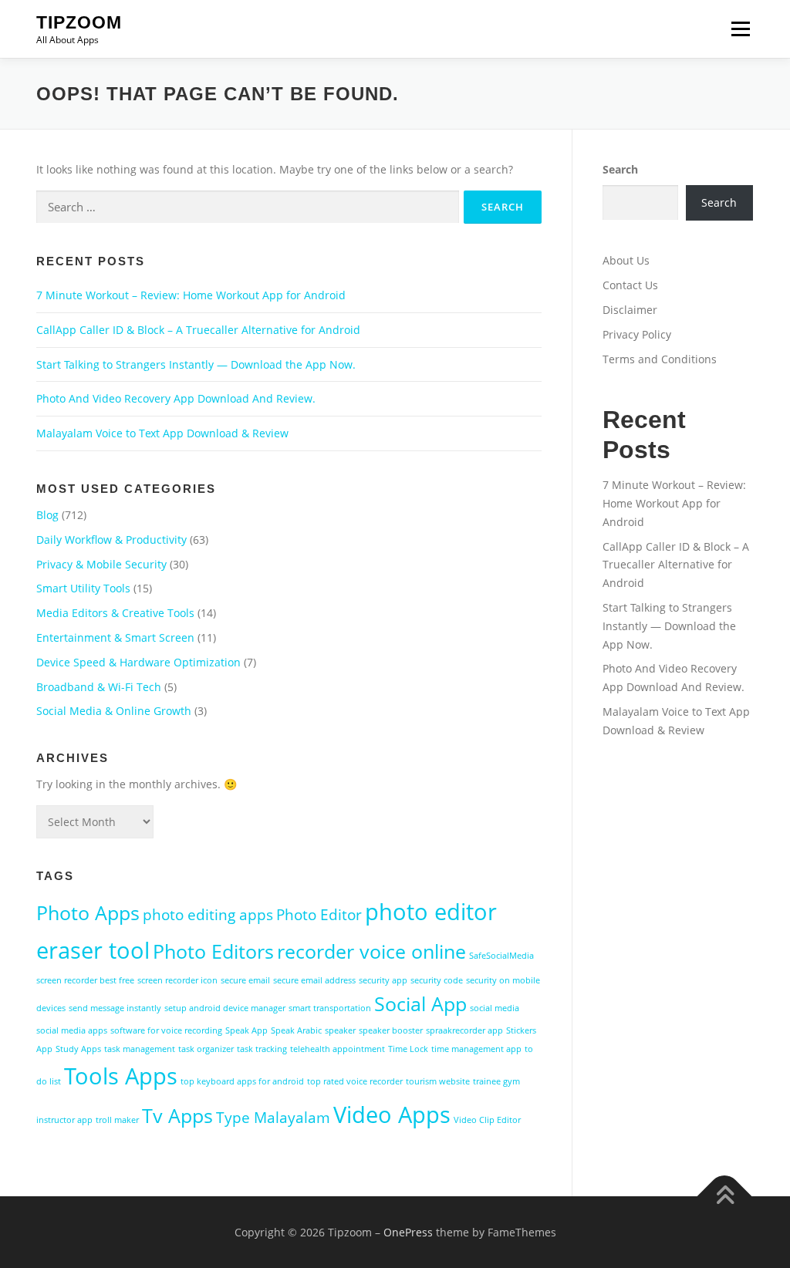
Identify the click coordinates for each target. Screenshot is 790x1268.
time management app (476, 1049)
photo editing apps (208, 915)
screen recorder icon (177, 980)
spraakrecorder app (464, 1030)
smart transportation (330, 1008)
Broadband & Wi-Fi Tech (98, 687)
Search (620, 169)
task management (139, 1049)
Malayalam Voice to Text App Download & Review (162, 433)
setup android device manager (224, 1008)
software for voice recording (166, 1030)
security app (383, 980)
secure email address (314, 980)
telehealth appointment (337, 1049)
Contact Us (630, 285)
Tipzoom (79, 22)
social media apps (71, 1030)
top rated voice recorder (355, 1081)
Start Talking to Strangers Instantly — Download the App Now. (196, 364)
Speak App (246, 1030)
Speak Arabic (296, 1030)
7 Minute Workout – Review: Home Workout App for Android (191, 295)
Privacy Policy (637, 334)
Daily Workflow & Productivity (111, 539)
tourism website (438, 1081)
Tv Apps (177, 1115)
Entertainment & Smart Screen (115, 637)
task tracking (262, 1049)
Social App (420, 1004)
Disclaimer (630, 309)
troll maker (117, 1120)
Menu (740, 29)
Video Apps (392, 1114)
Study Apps (78, 1049)
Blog (47, 515)
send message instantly (115, 1008)
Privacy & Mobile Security (101, 564)
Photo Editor (319, 915)
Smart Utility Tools (83, 588)
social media (494, 1008)
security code (436, 980)
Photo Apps (88, 913)
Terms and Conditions (660, 359)
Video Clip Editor (487, 1120)
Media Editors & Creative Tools (115, 612)
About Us (626, 260)
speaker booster (391, 1030)
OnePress (408, 1232)
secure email (245, 980)
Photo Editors (213, 951)
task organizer (206, 1049)
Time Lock (408, 1049)
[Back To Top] (724, 1196)
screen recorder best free (85, 980)
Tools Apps (120, 1076)
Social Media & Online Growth (113, 710)
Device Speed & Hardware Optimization (138, 662)
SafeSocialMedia (501, 955)
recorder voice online (371, 951)
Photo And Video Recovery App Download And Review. (176, 398)
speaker (340, 1030)
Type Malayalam (273, 1118)
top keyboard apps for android (242, 1081)
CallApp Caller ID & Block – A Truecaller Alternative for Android (198, 329)
